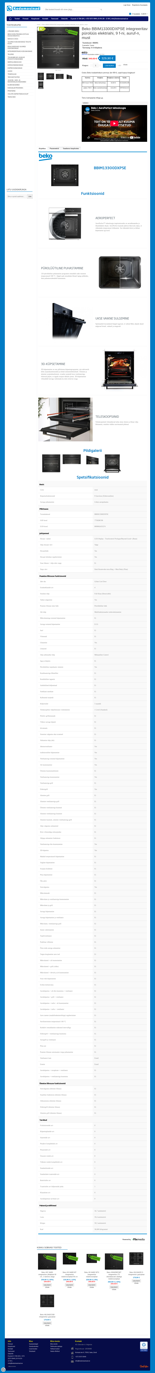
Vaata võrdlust (55, 1351)
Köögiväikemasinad (15, 65)
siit (102, 98)
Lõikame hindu (13, 31)
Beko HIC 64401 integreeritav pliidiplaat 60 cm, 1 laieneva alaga (47, 1274)
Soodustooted (33, 1346)
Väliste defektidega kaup (18, 94)
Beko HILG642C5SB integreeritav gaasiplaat (47, 1316)
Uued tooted (33, 1349)
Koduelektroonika (15, 88)
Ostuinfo (64, 19)
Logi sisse (127, 5)
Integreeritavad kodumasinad (20, 51)
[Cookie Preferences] (3, 1369)
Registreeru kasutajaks (139, 5)
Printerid (12, 91)
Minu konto (54, 1344)
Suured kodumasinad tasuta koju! (19, 42)
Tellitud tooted (54, 1349)
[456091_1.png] (41, 76)
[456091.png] (50, 76)
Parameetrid (54, 148)
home (38, 24)
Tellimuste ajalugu (56, 1346)
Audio (10, 71)
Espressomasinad (15, 68)
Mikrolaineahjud (15, 62)
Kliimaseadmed (14, 85)
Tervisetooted (14, 77)
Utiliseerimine (12, 1366)
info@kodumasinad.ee (82, 1361)
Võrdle (125, 65)
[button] (51, 472)
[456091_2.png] (60, 76)
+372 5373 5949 (80, 1357)
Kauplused (35, 19)
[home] (10, 18)
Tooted (17, 19)
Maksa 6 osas (13, 39)
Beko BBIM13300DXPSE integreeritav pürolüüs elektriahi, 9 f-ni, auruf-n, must (65, 24)
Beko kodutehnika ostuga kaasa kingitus (18, 35)
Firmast (25, 19)
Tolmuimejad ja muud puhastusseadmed (16, 58)
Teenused (54, 19)
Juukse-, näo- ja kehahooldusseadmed (17, 81)
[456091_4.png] (41, 85)
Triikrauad (12, 74)
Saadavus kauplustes (71, 148)
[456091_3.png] (69, 76)
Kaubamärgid (33, 1344)
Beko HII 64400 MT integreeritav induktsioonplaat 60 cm (69, 1274)
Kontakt (45, 19)
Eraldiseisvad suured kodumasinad (17, 47)
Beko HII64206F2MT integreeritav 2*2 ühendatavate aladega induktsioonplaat (114, 1275)
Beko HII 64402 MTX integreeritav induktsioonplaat (91, 1274)
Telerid (11, 54)
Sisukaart (32, 1351)
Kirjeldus (42, 148)
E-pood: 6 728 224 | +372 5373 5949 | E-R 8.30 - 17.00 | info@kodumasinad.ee (99, 19)
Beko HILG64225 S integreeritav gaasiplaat (136, 1273)
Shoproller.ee (144, 1366)
